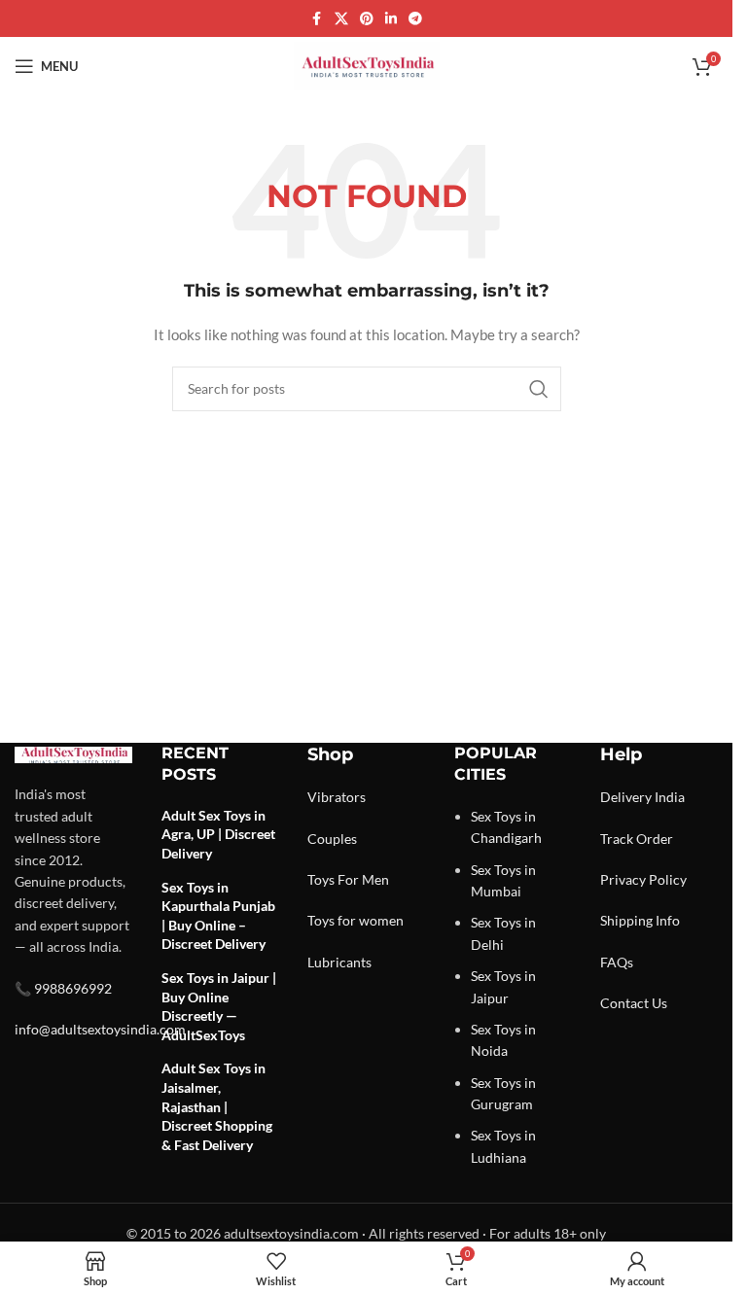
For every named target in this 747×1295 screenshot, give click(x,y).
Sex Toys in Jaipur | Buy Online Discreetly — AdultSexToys (218, 1006)
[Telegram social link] (415, 19)
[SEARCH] (538, 389)
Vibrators (336, 796)
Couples (332, 838)
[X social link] (341, 19)
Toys (321, 879)
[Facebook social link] (317, 19)
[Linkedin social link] (391, 19)
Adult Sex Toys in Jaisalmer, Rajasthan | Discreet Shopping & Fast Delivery (216, 1106)
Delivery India (642, 796)
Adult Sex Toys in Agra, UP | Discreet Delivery (218, 834)
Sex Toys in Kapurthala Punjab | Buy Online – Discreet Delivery (218, 916)
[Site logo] (367, 64)
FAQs (616, 962)
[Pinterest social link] (366, 19)
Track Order (636, 838)
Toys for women (355, 920)
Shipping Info (640, 920)
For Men (363, 879)
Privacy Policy (643, 879)
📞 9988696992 (63, 988)
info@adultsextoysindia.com (100, 1029)
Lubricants (339, 962)
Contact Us (633, 1003)
